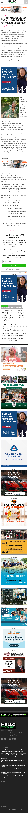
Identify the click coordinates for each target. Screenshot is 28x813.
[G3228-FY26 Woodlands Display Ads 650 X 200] (14, 167)
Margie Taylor (6, 26)
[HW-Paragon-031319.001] (14, 673)
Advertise (13, 710)
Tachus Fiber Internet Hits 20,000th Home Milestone (21, 315)
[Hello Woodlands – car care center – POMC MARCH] (14, 495)
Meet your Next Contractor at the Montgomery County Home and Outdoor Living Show (14, 334)
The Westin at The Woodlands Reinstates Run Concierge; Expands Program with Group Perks (7, 316)
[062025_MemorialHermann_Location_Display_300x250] (14, 647)
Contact (18, 710)
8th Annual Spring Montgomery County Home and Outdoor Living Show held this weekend (13, 329)
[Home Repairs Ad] (14, 584)
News (7, 707)
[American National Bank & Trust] (14, 466)
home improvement (12, 306)
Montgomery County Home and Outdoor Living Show (12, 307)
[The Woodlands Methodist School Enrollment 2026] (14, 625)
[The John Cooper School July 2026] (14, 408)
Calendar (12, 707)
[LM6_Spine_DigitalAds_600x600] (14, 92)
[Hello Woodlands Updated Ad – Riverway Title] (14, 604)
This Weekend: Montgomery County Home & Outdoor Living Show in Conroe (13, 339)
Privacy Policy (19, 707)
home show (19, 306)
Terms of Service (4, 710)
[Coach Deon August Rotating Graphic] (14, 525)
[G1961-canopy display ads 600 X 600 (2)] (14, 372)
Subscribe (25, 710)
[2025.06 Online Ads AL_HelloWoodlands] (14, 554)
